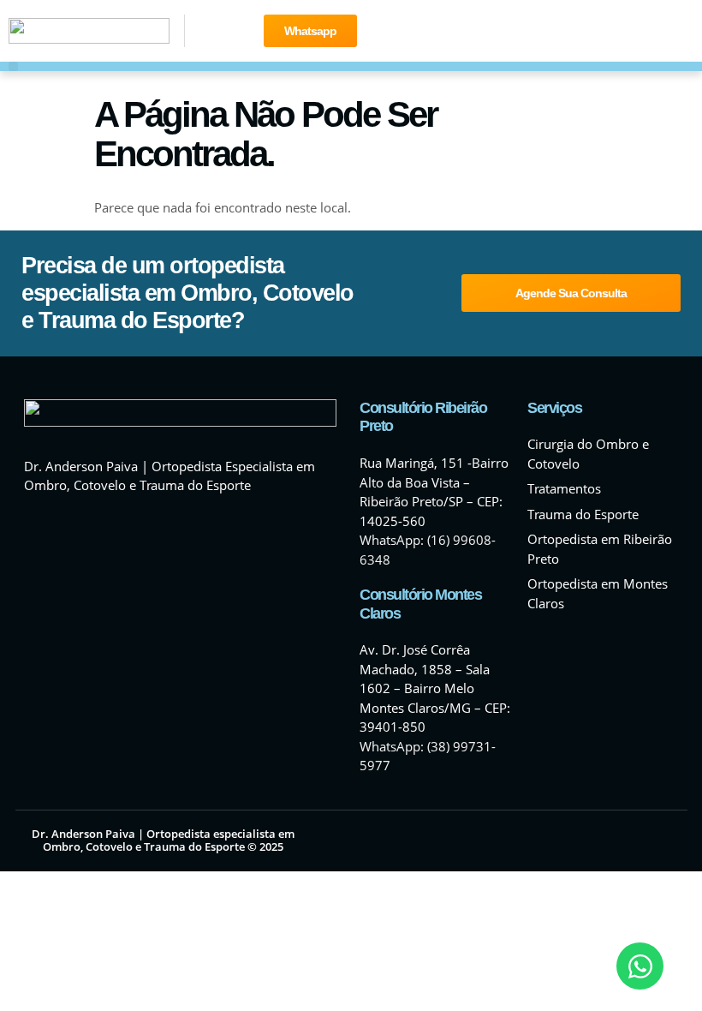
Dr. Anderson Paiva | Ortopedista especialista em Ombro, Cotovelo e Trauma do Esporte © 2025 (163, 840)
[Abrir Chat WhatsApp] (639, 966)
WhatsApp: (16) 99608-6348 (428, 549)
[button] (13, 66)
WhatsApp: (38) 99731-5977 (428, 756)
